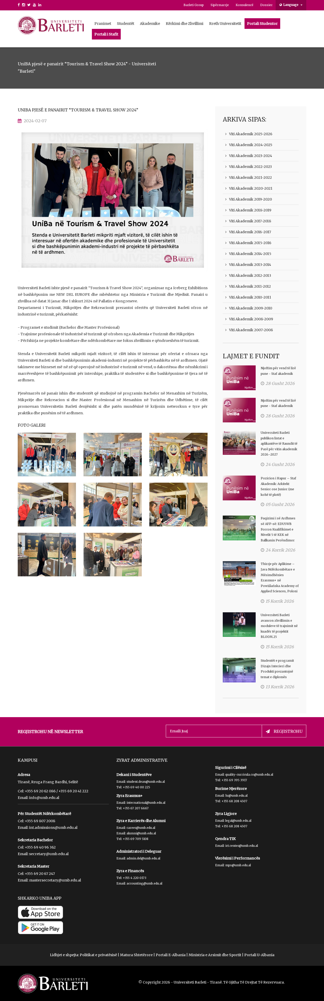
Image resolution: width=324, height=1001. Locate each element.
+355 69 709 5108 (135, 839)
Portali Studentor (262, 23)
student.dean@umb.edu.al (146, 781)
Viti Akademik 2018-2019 (250, 210)
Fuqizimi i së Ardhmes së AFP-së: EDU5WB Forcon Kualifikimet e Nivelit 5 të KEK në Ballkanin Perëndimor (278, 529)
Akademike (150, 23)
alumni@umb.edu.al (141, 833)
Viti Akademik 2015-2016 (250, 243)
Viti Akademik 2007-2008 (251, 330)
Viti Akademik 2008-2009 (251, 319)
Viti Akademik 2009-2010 (250, 308)
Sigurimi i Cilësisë (230, 767)
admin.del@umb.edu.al (143, 858)
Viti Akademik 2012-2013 (250, 275)
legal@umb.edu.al (238, 820)
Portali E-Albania (171, 955)
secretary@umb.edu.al (49, 854)
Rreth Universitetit (225, 23)
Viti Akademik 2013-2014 (250, 264)
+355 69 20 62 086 (40, 791)
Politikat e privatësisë (98, 955)
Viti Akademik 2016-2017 (250, 232)
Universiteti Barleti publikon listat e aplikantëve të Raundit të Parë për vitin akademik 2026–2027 (279, 443)
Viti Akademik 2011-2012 (250, 286)
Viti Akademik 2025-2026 (250, 134)
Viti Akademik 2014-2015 (250, 253)
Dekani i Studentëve (134, 774)
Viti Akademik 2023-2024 (250, 155)
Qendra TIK (225, 838)
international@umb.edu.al (146, 802)
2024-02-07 (35, 120)
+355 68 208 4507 (234, 801)
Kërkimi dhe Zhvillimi (184, 23)
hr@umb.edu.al (236, 795)
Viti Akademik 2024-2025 (250, 145)
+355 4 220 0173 (134, 878)
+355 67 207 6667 (136, 808)
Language (291, 5)
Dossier (266, 5)
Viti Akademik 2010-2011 (250, 297)
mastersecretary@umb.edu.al (55, 880)
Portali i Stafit (106, 34)
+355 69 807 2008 (40, 821)
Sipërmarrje (220, 5)
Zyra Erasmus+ (129, 795)
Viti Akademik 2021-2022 (250, 177)
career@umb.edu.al (141, 828)
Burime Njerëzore (231, 788)
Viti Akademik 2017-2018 (250, 221)
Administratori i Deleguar (138, 851)
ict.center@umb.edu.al (241, 846)
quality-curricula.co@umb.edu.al (249, 774)
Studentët (125, 23)
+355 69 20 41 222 (73, 791)
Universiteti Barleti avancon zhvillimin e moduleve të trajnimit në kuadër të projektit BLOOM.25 (279, 626)
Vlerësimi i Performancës (237, 858)
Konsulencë (244, 5)
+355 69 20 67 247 (40, 873)
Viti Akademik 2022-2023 (250, 166)
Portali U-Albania (259, 955)
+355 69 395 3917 (234, 780)
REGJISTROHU (288, 731)
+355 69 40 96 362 (40, 847)
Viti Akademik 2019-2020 (250, 199)
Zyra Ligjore (226, 813)
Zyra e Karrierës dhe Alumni (141, 820)
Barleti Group (194, 5)
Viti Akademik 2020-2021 (250, 188)
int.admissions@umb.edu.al (53, 827)
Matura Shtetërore (136, 955)
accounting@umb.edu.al (144, 883)
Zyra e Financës (130, 871)
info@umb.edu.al (44, 797)
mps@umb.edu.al (238, 865)
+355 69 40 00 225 (136, 787)
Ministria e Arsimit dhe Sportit (215, 955)
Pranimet (102, 23)
